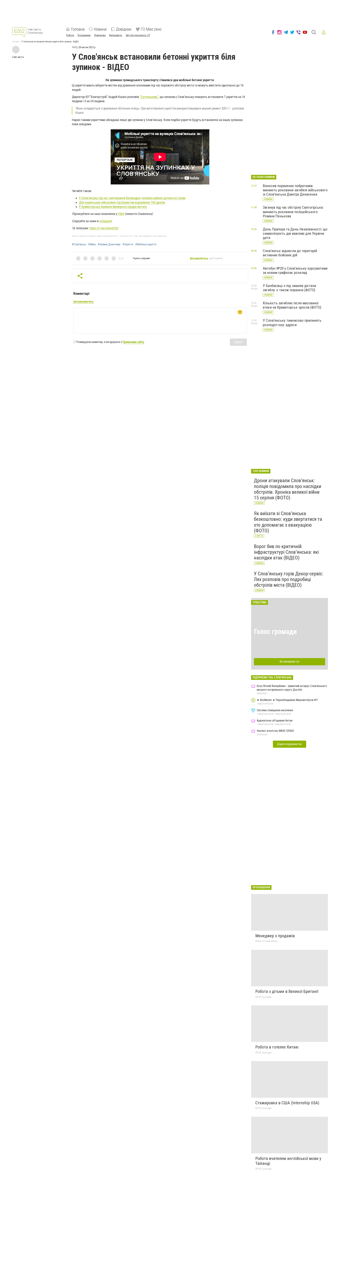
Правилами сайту (133, 342)
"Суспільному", (149, 97)
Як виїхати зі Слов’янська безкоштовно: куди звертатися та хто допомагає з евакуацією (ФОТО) (288, 522)
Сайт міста (18, 57)
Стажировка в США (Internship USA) (287, 1102)
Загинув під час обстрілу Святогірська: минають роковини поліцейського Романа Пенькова (293, 211)
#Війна (92, 244)
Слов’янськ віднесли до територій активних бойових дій (290, 253)
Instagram (105, 221)
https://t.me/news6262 (103, 228)
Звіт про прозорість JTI (138, 35)
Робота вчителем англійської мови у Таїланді (288, 1161)
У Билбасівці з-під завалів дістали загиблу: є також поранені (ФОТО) (289, 288)
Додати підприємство (289, 744)
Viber (121, 214)
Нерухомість (115, 35)
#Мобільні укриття (145, 244)
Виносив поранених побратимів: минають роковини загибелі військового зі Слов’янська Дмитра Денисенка (295, 190)
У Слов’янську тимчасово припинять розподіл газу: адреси (292, 322)
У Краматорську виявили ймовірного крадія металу (113, 206)
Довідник (124, 29)
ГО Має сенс (151, 29)
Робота (70, 35)
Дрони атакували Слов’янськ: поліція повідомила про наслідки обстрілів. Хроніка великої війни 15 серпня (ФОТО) (287, 489)
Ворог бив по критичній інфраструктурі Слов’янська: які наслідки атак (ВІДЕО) (286, 552)
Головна (78, 29)
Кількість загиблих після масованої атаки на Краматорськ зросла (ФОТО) (292, 305)
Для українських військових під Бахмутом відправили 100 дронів (122, 202)
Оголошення (84, 35)
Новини (100, 29)
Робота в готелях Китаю (276, 1047)
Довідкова (100, 35)
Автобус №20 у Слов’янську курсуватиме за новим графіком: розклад (295, 270)
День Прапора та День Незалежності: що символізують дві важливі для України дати (295, 233)
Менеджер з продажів (275, 935)
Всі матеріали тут (290, 661)
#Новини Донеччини (109, 244)
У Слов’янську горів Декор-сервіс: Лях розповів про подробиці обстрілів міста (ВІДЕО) (288, 579)
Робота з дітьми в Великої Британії (286, 991)
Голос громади (275, 631)
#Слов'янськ (79, 244)
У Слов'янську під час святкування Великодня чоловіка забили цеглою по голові (132, 198)
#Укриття (128, 244)
